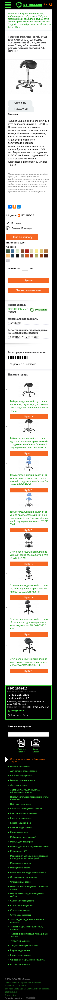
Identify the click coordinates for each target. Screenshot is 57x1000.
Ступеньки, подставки (20, 915)
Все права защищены (15, 989)
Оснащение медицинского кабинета (27, 960)
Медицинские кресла (20, 868)
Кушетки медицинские (21, 827)
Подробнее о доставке (22, 364)
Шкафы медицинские (20, 955)
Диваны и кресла (18, 785)
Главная (12, 13)
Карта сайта (10, 995)
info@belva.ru (11, 992)
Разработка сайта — (14, 998)
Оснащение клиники (20, 964)
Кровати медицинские (20, 823)
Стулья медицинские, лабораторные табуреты (26, 14)
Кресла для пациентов (21, 818)
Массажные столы (19, 832)
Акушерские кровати (20, 766)
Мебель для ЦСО (18, 851)
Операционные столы (20, 882)
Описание (20, 102)
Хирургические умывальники (24, 945)
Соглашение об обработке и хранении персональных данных (23, 984)
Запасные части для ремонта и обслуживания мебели (25, 791)
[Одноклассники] (14, 207)
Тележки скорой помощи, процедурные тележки (29, 935)
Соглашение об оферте (38, 989)
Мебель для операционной (23, 837)
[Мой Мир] (19, 207)
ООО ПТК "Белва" (18, 309)
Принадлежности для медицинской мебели (27, 895)
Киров (25, 715)
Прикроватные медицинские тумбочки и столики (29, 887)
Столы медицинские (20, 910)
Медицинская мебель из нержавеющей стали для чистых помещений (29, 857)
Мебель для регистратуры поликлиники (29, 846)
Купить (28, 416)
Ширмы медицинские (20, 950)
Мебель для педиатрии (21, 842)
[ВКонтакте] (10, 207)
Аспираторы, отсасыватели (23, 771)
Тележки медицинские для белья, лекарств (26, 928)
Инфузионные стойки (20, 804)
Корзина (47, 5)
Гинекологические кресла (22, 780)
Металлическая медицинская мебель (28, 872)
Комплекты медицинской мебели (26, 809)
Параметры (21, 108)
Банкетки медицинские (21, 775)
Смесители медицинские (22, 901)
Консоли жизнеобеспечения (23, 813)
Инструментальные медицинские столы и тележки (29, 798)
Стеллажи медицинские (21, 905)
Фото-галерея (35, 750)
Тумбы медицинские (20, 941)
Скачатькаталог (22, 750)
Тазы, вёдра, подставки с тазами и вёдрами (27, 920)
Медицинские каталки (20, 863)
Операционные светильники (23, 877)
